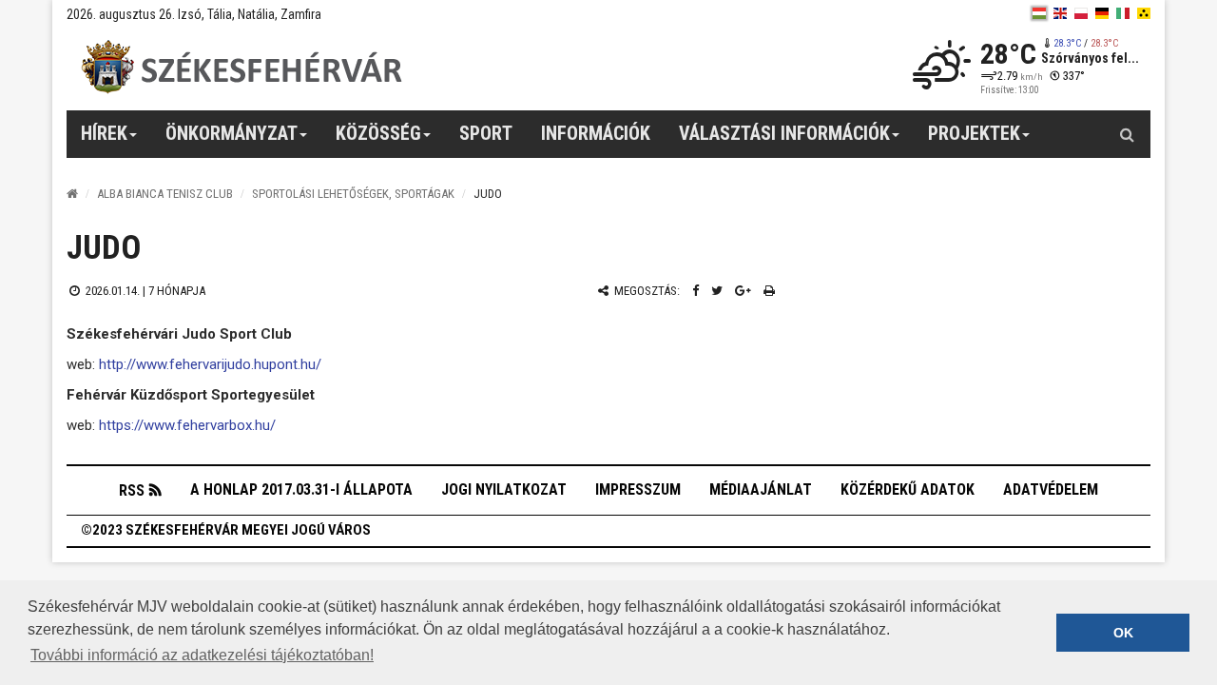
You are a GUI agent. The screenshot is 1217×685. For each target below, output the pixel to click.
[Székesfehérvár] (241, 67)
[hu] (1039, 13)
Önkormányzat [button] (231, 133)
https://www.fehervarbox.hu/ (187, 425)
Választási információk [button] (784, 133)
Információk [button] (595, 133)
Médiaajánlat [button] (760, 489)
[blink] (1143, 13)
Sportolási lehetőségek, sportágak (353, 193)
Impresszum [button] (638, 489)
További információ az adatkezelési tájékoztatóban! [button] (202, 655)
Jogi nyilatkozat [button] (504, 489)
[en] (1060, 13)
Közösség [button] (378, 133)
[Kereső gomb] (1126, 134)
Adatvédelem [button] (1050, 489)
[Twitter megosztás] (717, 291)
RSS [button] (132, 490)
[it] (1123, 13)
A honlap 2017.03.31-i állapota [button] (301, 489)
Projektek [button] (974, 133)
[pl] (1081, 13)
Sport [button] (485, 133)
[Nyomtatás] (769, 291)
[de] (1102, 13)
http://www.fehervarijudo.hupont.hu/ (210, 364)
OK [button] (1123, 632)
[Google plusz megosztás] (743, 291)
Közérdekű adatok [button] (907, 489)
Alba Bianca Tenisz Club (165, 193)
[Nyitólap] (72, 193)
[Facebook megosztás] (695, 291)
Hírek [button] (104, 133)
